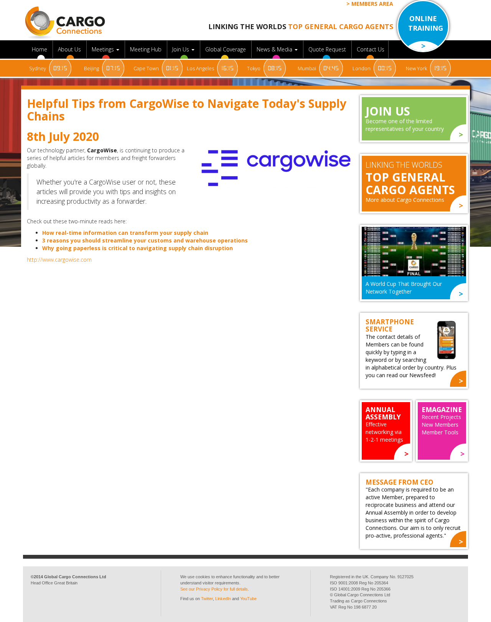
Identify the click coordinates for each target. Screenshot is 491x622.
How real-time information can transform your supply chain (125, 232)
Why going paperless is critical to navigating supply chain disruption (137, 248)
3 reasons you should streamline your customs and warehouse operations (145, 240)
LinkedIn (223, 598)
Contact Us (370, 49)
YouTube (248, 598)
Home (40, 49)
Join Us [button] (181, 49)
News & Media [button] (275, 49)
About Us (70, 49)
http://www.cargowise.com (59, 259)
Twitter (207, 598)
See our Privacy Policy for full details (214, 589)
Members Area (372, 3)
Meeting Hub (146, 49)
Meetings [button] (103, 49)
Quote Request (328, 49)
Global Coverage (226, 49)
